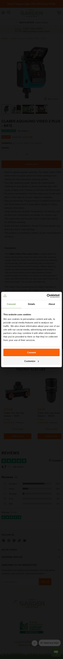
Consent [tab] (11, 304)
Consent (31, 352)
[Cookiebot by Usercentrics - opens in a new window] (47, 296)
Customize (29, 361)
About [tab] (51, 304)
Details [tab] (31, 304)
